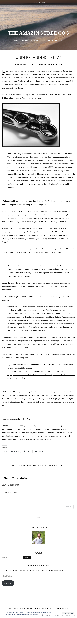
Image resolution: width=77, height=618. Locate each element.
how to (35, 465)
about (44, 2)
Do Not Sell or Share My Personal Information (54, 608)
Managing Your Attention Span (15, 478)
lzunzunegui (42, 64)
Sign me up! (8, 583)
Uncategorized (56, 64)
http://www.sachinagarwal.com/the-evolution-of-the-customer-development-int (37, 371)
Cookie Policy (36, 614)
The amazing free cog (38, 33)
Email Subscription (38, 565)
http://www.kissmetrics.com (58, 433)
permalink (61, 465)
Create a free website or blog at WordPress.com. (23, 608)
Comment (68, 507)
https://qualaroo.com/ (66, 317)
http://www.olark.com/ (55, 310)
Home (35, 2)
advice (29, 465)
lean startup (42, 465)
